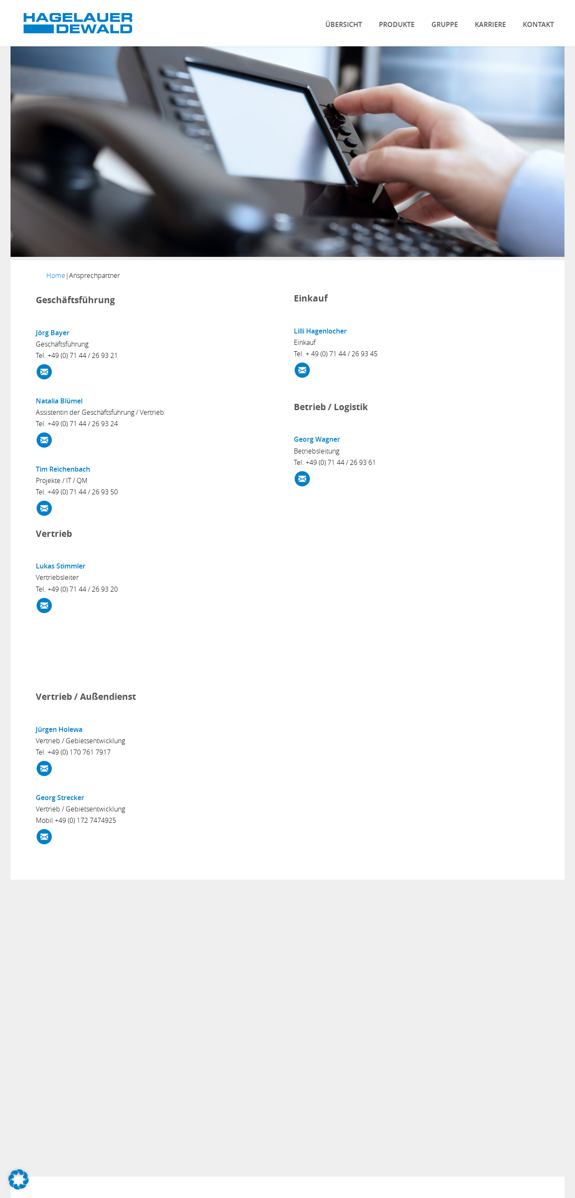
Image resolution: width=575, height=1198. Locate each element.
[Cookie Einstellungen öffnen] (18, 1187)
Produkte (397, 24)
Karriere (490, 24)
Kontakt (538, 24)
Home (55, 275)
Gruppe (444, 24)
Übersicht (343, 24)
